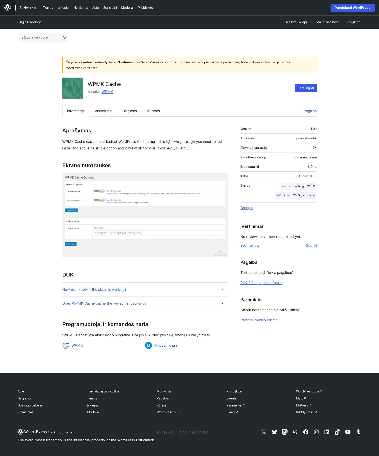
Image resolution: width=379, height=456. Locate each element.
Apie (21, 391)
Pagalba (310, 111)
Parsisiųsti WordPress (352, 7)
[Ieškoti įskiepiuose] (64, 37)
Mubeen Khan (165, 345)
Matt (301, 398)
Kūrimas (153, 111)
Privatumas (25, 412)
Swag (232, 412)
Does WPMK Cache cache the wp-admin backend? (104, 303)
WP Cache (283, 195)
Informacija (76, 111)
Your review (249, 245)
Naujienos (25, 398)
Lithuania (65, 432)
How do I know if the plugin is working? (94, 289)
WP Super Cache (304, 195)
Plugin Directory (29, 22)
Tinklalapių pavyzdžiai (103, 391)
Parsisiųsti (306, 88)
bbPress (304, 405)
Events (231, 398)
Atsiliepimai (103, 111)
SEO (187, 148)
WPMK (107, 91)
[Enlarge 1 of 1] (222, 179)
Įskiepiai (93, 405)
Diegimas (129, 111)
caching (299, 186)
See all (311, 245)
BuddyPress (306, 412)
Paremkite (236, 405)
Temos (92, 398)
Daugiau (246, 208)
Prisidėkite (234, 391)
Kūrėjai (161, 405)
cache (286, 186)
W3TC (311, 186)
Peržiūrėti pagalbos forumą (262, 282)
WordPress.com (309, 391)
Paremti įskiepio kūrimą (258, 320)
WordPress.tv (168, 412)
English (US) (308, 176)
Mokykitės (164, 391)
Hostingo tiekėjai (30, 405)
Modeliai (93, 412)
